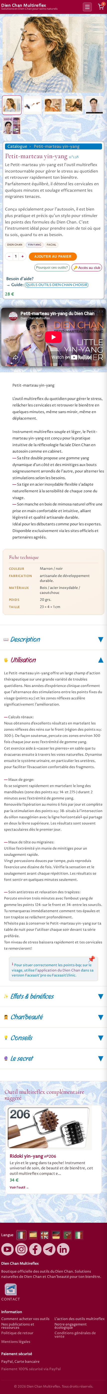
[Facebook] (35, 1249)
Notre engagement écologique (70, 1326)
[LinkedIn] (63, 1249)
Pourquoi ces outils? (52, 267)
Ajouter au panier (52, 256)
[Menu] (87, 6)
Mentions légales (15, 1342)
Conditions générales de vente (75, 1335)
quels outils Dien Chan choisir (56, 285)
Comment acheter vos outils (25, 1319)
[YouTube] (7, 1249)
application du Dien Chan (58, 970)
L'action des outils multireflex (79, 1319)
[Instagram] (21, 1249)
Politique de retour (17, 1333)
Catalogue (17, 146)
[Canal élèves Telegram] (49, 1249)
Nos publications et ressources (17, 1326)
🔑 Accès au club (86, 268)
